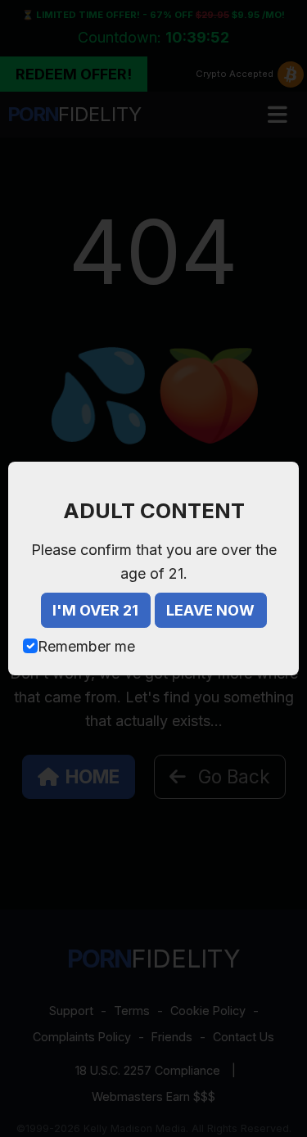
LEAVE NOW (210, 610)
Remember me (86, 646)
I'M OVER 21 (95, 610)
